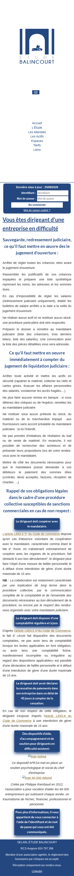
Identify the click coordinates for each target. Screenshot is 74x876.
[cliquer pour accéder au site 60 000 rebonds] (37, 777)
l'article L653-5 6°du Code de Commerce (42, 630)
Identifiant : (28, 192)
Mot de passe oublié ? (37, 210)
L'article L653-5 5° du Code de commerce (31, 534)
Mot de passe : (26, 198)
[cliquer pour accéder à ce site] (37, 756)
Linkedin (37, 871)
